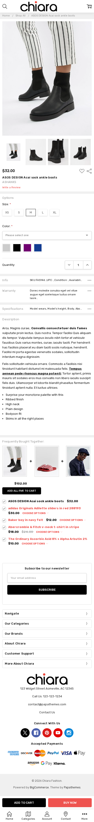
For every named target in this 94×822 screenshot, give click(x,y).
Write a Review (11, 187)
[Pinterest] (47, 732)
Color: (7, 226)
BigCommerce (39, 787)
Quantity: (8, 265)
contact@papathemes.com (47, 704)
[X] (25, 732)
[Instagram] (68, 732)
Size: (6, 204)
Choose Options (34, 513)
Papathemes (72, 787)
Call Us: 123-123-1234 (47, 696)
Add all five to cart (21, 490)
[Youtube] (58, 732)
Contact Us (47, 712)
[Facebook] (36, 732)
